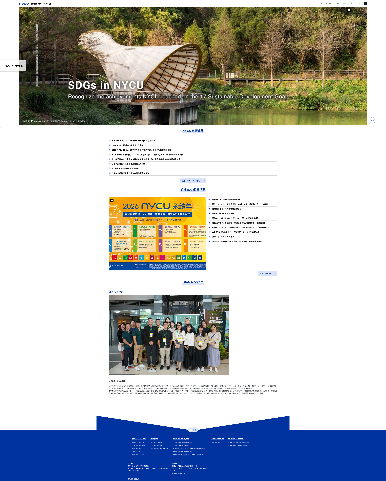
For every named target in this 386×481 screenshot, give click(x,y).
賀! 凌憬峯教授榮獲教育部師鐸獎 (125, 168)
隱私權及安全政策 (138, 455)
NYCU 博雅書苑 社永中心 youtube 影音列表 (188, 455)
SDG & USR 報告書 (236, 438)
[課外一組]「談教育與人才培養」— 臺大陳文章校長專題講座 (236, 241)
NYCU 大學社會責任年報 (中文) (238, 445)
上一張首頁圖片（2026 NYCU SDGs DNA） (373, 117)
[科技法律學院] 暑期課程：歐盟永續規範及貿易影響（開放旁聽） (238, 223)
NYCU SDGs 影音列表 (180, 445)
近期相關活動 (215, 442)
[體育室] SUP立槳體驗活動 (222, 213)
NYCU (352, 3)
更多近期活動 (265, 273)
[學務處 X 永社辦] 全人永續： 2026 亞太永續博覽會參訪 (235, 218)
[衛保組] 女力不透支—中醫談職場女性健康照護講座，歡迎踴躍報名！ (240, 227)
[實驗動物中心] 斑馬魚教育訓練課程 (226, 209)
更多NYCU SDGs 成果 (191, 180)
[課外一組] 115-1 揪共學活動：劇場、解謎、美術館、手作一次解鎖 (239, 204)
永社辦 (328, 3)
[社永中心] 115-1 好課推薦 (222, 236)
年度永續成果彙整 (156, 445)
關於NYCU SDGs (139, 438)
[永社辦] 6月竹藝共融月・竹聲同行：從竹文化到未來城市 (235, 232)
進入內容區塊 (5, 1)
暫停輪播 (349, 10)
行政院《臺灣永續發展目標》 (183, 452)
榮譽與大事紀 (136, 448)
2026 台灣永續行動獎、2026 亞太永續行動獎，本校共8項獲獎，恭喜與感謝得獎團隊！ (148, 154)
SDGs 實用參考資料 (181, 438)
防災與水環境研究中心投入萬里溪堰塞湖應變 (130, 173)
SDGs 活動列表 (217, 438)
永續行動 (154, 438)
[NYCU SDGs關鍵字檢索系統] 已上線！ (128, 145)
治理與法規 (136, 452)
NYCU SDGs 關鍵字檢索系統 (182, 442)
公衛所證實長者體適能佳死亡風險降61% (129, 164)
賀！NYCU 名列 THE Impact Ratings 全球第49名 (134, 140)
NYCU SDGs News (156, 442)
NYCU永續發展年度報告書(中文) (239, 442)
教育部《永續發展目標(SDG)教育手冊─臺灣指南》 (190, 448)
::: (319, 3)
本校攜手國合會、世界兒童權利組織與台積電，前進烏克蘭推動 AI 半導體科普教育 (146, 159)
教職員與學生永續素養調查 (159, 448)
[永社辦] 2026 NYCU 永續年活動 (225, 199)
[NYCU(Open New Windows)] (193, 66)
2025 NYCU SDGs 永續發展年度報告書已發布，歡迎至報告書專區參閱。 (142, 150)
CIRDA (344, 3)
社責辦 (336, 3)
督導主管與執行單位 (139, 445)
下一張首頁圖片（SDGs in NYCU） (373, 122)
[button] (360, 3)
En (322, 3)
